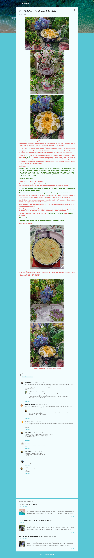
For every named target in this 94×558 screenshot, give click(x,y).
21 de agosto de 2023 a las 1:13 (37, 451)
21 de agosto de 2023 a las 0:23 (37, 443)
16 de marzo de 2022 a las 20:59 (38, 382)
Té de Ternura (24, 3)
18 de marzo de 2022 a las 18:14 (34, 421)
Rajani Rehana (28, 461)
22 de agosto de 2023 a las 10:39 (37, 468)
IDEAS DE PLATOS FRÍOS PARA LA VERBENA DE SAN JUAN (35, 520)
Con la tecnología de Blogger (48, 554)
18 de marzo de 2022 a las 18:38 (37, 432)
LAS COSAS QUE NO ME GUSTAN (28, 504)
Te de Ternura (32, 391)
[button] (74, 10)
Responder (27, 401)
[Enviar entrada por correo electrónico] (23, 374)
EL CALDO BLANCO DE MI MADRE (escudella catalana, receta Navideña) (38, 536)
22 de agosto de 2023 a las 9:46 (38, 460)
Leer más (72, 516)
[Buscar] (77, 4)
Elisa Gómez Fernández (30, 404)
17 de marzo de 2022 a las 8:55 (41, 410)
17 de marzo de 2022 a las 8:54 (41, 391)
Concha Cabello (28, 382)
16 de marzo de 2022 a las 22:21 (42, 404)
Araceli (26, 421)
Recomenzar (27, 443)
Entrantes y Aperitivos (27, 376)
